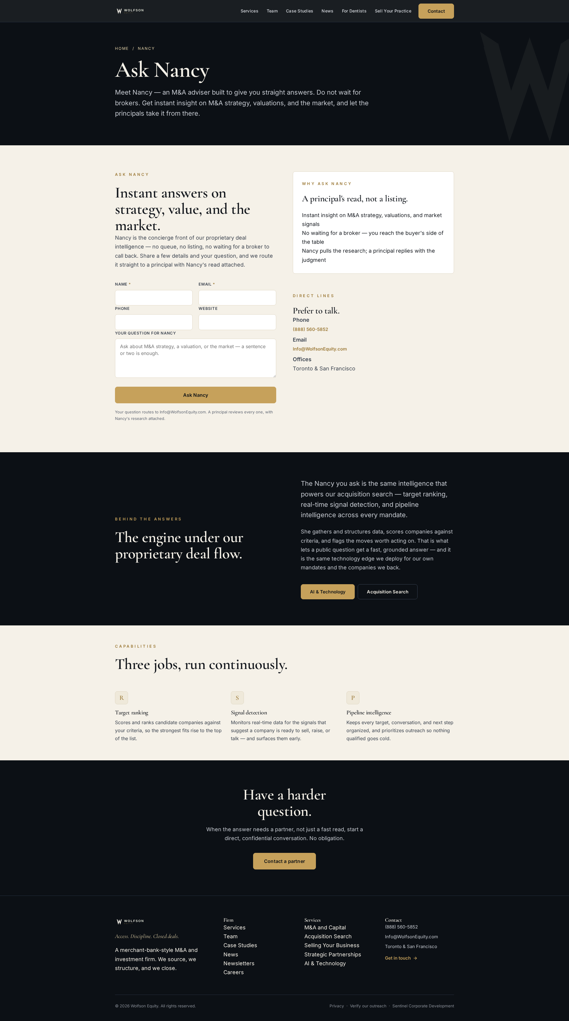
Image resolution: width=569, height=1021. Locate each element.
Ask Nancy (195, 395)
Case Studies (299, 10)
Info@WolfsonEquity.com (320, 349)
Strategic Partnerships (332, 954)
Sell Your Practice (393, 10)
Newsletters (239, 963)
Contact (436, 11)
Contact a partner (284, 861)
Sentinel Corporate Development (423, 1006)
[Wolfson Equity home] (137, 11)
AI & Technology (328, 592)
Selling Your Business (331, 945)
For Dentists (354, 10)
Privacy (337, 1006)
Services (249, 10)
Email (207, 284)
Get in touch (401, 958)
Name (123, 284)
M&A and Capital (325, 927)
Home (122, 48)
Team (272, 10)
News (327, 10)
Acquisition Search (387, 592)
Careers (233, 972)
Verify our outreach (368, 1006)
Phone (122, 308)
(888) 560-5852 (310, 329)
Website (208, 308)
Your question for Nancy (145, 333)
